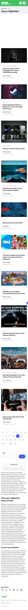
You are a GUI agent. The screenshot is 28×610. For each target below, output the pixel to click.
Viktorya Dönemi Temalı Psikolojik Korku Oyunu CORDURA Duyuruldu (11, 70)
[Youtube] (21, 589)
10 (14, 436)
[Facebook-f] (10, 589)
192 (11, 443)
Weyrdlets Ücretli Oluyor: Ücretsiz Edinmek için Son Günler (14, 292)
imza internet (5, 606)
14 (7, 440)
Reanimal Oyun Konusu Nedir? (13, 223)
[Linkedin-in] (17, 589)
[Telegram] (13, 589)
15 (11, 440)
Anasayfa (3, 8)
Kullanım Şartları (21, 600)
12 (21, 436)
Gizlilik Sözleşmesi (6, 603)
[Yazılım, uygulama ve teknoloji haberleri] (6, 3)
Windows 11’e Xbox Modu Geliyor (14, 149)
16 (15, 440)
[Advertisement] (14, 29)
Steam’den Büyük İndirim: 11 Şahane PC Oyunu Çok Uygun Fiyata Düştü (13, 107)
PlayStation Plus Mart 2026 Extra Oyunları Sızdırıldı (12, 189)
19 (3, 443)
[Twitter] (2, 589)
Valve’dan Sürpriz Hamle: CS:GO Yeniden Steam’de (13, 334)
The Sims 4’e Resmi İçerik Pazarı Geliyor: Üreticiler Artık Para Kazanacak (14, 257)
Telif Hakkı (13, 600)
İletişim (3, 600)
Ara (4, 453)
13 (2, 440)
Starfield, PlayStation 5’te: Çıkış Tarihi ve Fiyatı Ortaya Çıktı (14, 376)
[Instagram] (6, 589)
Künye (7, 600)
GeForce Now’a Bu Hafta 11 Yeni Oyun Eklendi (13, 418)
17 (19, 440)
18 (23, 440)
